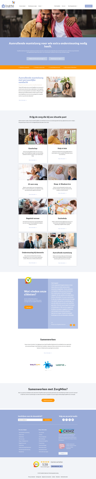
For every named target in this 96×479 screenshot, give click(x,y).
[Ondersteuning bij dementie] (28, 447)
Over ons (63, 6)
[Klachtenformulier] (48, 449)
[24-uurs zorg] (28, 439)
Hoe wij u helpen (22, 6)
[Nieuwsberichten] (48, 447)
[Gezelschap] (28, 437)
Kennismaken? (88, 6)
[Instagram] (66, 420)
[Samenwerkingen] (48, 445)
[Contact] (48, 435)
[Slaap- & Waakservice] (28, 441)
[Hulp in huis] (28, 435)
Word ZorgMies (57, 6)
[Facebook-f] (63, 420)
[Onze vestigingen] (48, 437)
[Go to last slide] (71, 325)
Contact (39, 6)
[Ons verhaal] (48, 432)
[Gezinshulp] (28, 445)
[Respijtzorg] (28, 452)
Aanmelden (47, 419)
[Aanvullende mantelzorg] (28, 432)
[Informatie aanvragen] (48, 452)
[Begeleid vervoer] (28, 443)
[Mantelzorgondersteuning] (28, 449)
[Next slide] (74, 325)
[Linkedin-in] (69, 420)
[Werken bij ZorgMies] (48, 441)
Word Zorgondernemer (72, 6)
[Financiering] (48, 443)
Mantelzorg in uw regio (32, 6)
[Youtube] (72, 420)
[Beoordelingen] (48, 439)
